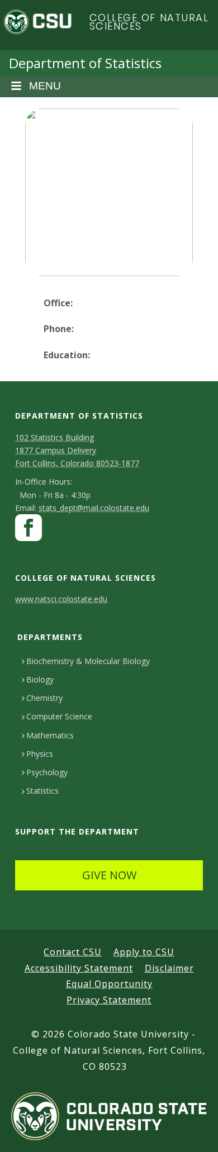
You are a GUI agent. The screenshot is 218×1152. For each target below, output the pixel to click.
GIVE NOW (109, 875)
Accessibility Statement (79, 968)
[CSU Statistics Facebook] (28, 530)
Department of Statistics (85, 63)
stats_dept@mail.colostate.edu (94, 507)
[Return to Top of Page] (193, 1131)
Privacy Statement (109, 1000)
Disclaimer (169, 968)
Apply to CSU (143, 952)
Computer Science (59, 716)
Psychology (47, 772)
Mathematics (50, 735)
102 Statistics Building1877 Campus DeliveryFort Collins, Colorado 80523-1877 (77, 450)
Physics (39, 753)
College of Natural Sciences (149, 22)
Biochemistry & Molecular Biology (88, 661)
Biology (40, 679)
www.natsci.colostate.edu (61, 599)
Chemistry (44, 698)
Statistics (42, 790)
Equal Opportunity (109, 984)
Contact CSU (73, 952)
